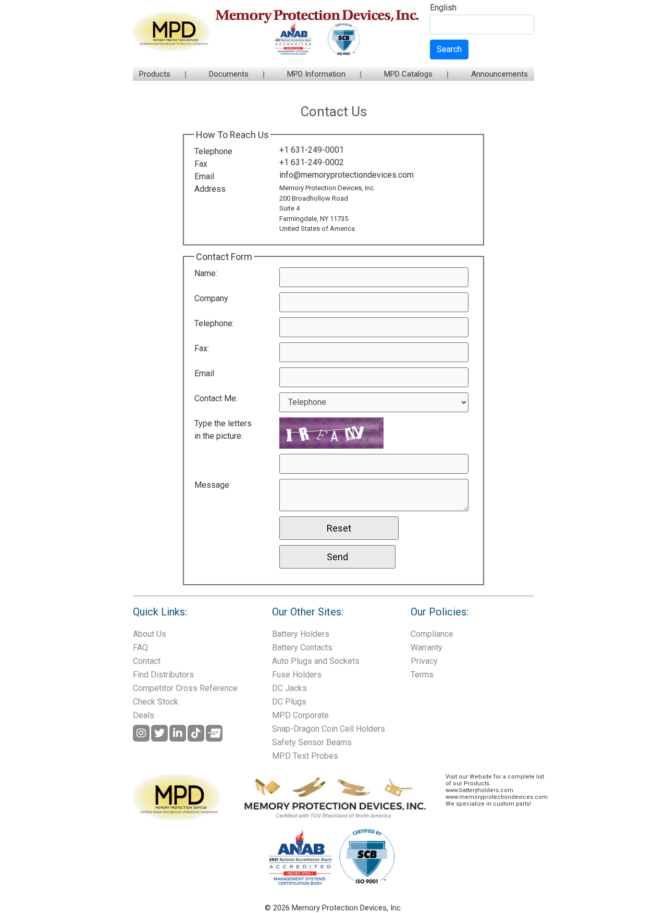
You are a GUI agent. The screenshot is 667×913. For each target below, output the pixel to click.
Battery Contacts (302, 647)
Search (449, 49)
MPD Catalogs (408, 74)
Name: (205, 273)
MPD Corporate (300, 715)
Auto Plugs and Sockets (316, 661)
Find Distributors (163, 675)
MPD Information (316, 74)
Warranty (426, 647)
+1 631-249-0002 (311, 162)
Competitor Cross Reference (185, 688)
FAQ (140, 647)
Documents (229, 74)
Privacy (424, 661)
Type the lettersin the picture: (223, 429)
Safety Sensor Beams (312, 742)
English (443, 8)
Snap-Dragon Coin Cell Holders (328, 729)
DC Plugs (289, 702)
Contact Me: (216, 398)
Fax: (201, 348)
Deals (143, 715)
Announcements (499, 74)
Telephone (213, 151)
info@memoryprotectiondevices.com (346, 175)
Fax (200, 164)
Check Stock (155, 702)
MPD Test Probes (305, 756)
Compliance (432, 634)
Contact (146, 661)
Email (204, 176)
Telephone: (214, 323)
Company (211, 298)
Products (154, 74)
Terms (422, 675)
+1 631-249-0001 (311, 150)
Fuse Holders (297, 675)
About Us (149, 634)
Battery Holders (300, 634)
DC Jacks (289, 688)
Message (211, 485)
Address (210, 189)
